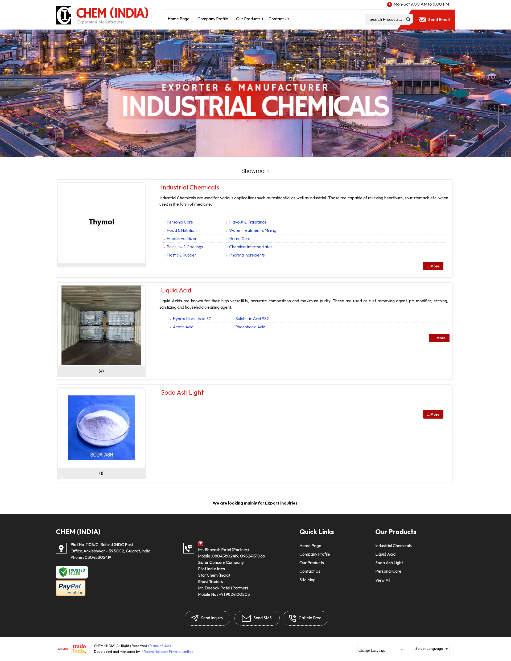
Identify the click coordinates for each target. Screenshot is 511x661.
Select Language (429, 648)
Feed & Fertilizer (182, 238)
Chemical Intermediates (251, 246)
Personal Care (180, 222)
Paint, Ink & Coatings (185, 246)
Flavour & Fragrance (248, 222)
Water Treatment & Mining (252, 230)
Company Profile (212, 18)
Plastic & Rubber (181, 255)
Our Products (248, 18)
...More (433, 266)
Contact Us (279, 18)
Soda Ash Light (182, 392)
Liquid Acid (176, 290)
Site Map (307, 579)
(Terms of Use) (159, 645)
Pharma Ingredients (247, 255)
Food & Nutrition (182, 230)
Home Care (239, 238)
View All (382, 580)
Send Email (438, 19)
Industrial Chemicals (190, 187)
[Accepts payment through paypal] (70, 595)
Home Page (178, 18)
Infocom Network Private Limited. (167, 651)
